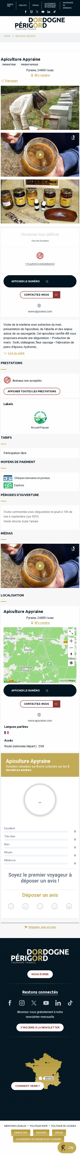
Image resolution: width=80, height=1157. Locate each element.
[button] (40, 108)
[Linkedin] (49, 12)
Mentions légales (15, 1126)
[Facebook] (25, 12)
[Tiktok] (54, 12)
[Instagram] (31, 12)
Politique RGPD (39, 1126)
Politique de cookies (63, 1126)
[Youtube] (43, 12)
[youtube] (40, 565)
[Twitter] (37, 12)
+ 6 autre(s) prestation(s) (40, 263)
